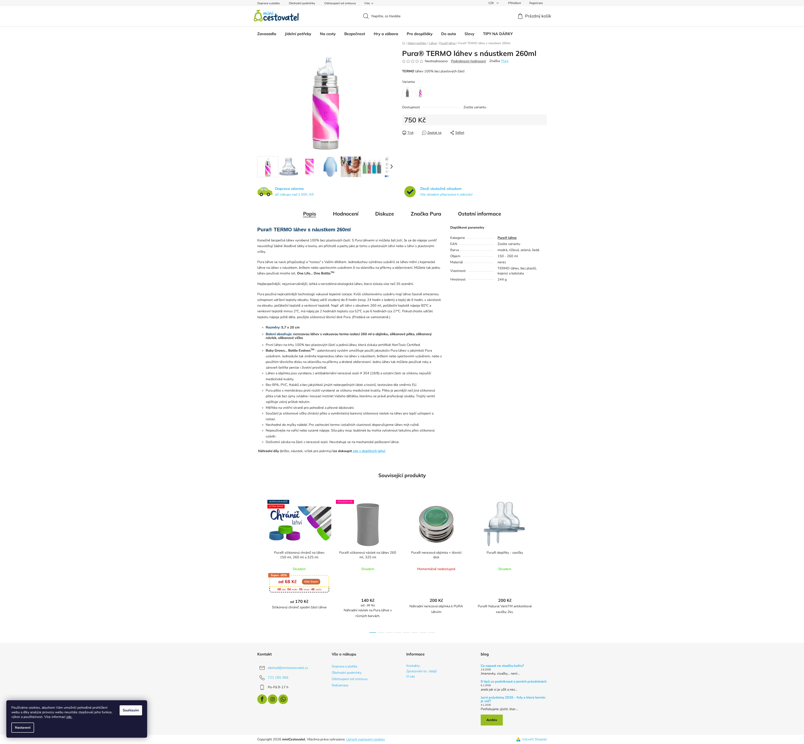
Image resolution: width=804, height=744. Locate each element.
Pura (504, 61)
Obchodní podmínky (302, 3)
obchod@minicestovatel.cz (288, 668)
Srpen (311, 582)
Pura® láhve (507, 238)
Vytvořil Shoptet (534, 739)
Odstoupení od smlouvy (340, 3)
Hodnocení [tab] (345, 213)
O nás (410, 677)
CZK (491, 3)
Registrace (536, 3)
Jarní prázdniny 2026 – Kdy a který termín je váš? (513, 699)
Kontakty (413, 666)
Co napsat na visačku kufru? (502, 666)
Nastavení (22, 727)
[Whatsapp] (283, 699)
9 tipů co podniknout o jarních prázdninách (514, 682)
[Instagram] (272, 699)
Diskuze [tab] (384, 213)
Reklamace (340, 685)
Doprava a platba (268, 3)
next (543, 565)
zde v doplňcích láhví (369, 451)
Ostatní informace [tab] (479, 213)
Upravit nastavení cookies (365, 739)
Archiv (491, 720)
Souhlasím (131, 710)
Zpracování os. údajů (421, 671)
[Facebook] (262, 699)
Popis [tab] (309, 213)
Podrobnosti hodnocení (468, 61)
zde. (69, 717)
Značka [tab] (426, 213)
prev (260, 565)
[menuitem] (266, 34)
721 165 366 (278, 677)
